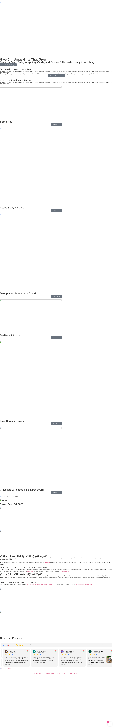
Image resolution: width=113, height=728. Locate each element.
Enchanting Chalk (51, 584)
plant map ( (30, 571)
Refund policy (38, 673)
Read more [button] (6, 664)
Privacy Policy (50, 673)
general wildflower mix (9, 576)
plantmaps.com (64, 571)
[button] (112, 658)
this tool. (47, 562)
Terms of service (61, 673)
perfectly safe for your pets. (84, 584)
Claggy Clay (30, 584)
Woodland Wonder (40, 584)
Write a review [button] (105, 645)
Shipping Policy (74, 673)
